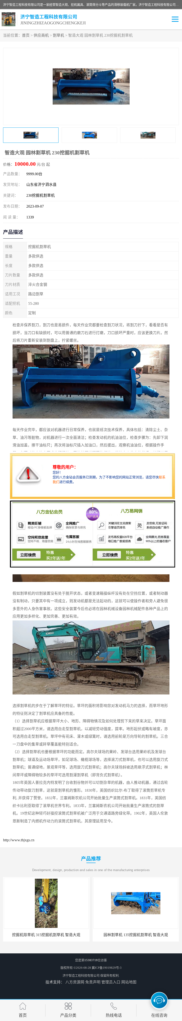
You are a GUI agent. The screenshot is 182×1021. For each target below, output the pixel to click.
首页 (26, 35)
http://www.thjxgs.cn (18, 840)
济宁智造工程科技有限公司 (81, 975)
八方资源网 (74, 982)
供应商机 (41, 35)
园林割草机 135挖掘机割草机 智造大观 (136, 935)
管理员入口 (110, 982)
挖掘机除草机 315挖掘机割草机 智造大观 (46, 935)
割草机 (58, 35)
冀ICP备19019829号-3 (107, 967)
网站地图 (128, 982)
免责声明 (92, 982)
